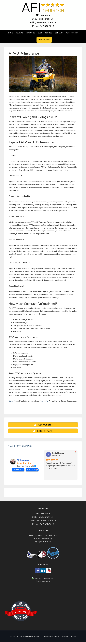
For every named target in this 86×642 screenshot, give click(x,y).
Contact (12, 401)
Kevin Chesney (58, 453)
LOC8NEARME (21, 606)
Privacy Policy (65, 636)
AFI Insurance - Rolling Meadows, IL (43, 7)
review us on (31, 470)
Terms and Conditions (51, 636)
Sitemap (73, 636)
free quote (44, 401)
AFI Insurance (23, 460)
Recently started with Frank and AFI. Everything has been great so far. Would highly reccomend (60, 465)
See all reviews (18, 470)
